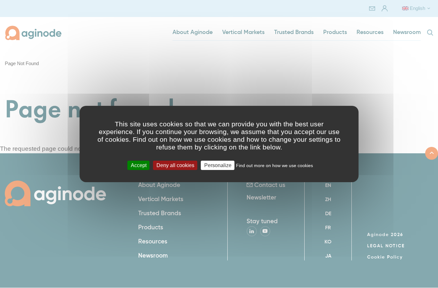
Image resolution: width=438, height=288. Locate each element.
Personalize (218, 165)
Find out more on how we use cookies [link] (274, 165)
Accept (139, 165)
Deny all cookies (175, 165)
